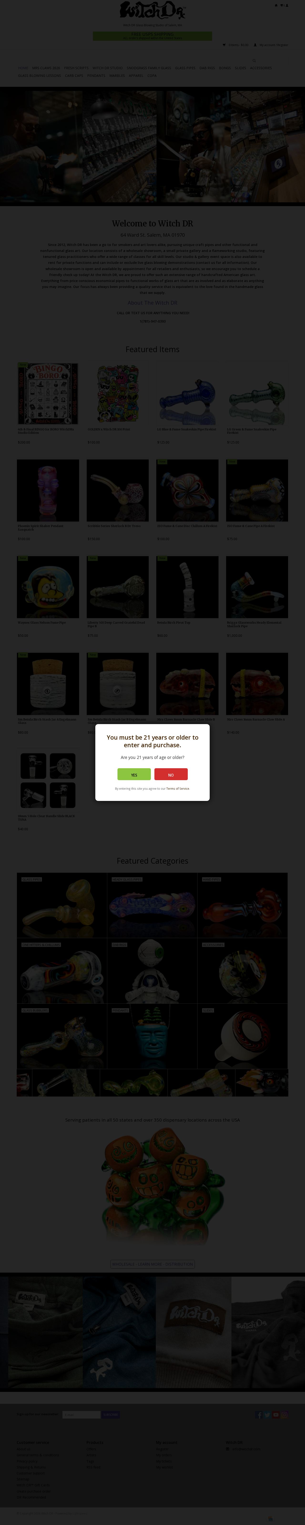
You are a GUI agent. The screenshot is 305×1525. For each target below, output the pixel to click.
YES (134, 775)
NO (171, 775)
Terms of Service (177, 788)
